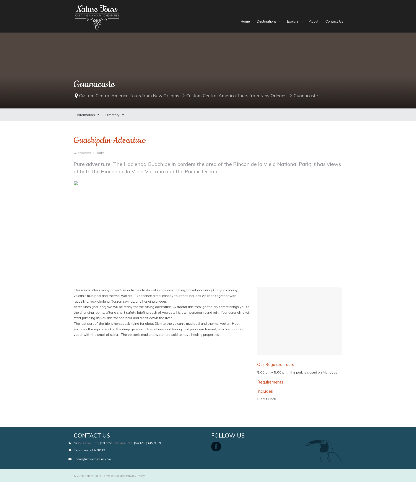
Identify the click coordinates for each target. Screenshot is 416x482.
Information (86, 115)
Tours (100, 153)
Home (245, 21)
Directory (112, 115)
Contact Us (334, 21)
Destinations (267, 21)
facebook (216, 446)
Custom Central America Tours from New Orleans (129, 95)
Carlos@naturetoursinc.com (92, 459)
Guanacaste (306, 95)
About (313, 21)
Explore (293, 21)
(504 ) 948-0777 (89, 443)
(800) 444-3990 (123, 443)
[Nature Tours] (97, 8)
